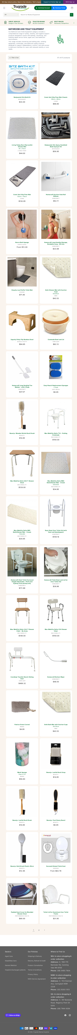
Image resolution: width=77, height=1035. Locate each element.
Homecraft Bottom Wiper (55, 677)
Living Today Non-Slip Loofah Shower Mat (22, 146)
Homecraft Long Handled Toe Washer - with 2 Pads (22, 386)
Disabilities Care (10, 961)
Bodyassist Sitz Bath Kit (22, 97)
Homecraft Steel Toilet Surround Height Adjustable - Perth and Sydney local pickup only (22, 581)
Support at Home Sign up (52, 2)
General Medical (11, 965)
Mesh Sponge (22, 773)
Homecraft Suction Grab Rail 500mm (56, 195)
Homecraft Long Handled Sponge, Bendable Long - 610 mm (56, 243)
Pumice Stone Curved (22, 724)
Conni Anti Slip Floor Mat (22, 195)
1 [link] (33, 930)
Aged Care (9, 956)
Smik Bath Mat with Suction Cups (56, 725)
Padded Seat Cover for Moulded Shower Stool (22, 913)
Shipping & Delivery (35, 956)
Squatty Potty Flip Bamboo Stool (22, 339)
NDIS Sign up (70, 2)
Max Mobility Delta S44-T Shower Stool (22, 481)
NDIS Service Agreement (37, 979)
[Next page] (44, 930)
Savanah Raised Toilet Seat (56, 866)
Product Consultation (35, 965)
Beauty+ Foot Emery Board (56, 820)
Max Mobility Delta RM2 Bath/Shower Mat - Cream (56, 482)
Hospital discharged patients (15, 970)
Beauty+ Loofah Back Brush (22, 820)
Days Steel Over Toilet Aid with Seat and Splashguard (56, 531)
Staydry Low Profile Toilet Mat (22, 290)
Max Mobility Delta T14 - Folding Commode (56, 434)
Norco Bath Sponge (22, 242)
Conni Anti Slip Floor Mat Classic (55, 98)
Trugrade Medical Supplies (41, 1032)
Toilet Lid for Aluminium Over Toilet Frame (55, 913)
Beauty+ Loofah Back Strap (55, 772)
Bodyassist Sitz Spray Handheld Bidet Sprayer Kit (56, 145)
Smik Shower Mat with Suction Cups (56, 291)
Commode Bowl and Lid (56, 339)
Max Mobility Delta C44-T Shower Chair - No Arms (22, 630)
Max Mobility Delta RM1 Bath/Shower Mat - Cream (22, 532)
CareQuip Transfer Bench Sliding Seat (22, 677)
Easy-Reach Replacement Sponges (56, 386)
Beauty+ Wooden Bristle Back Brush (22, 433)
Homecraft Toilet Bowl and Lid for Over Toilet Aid (56, 580)
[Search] (71, 14)
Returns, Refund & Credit (37, 961)
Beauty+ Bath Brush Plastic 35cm (22, 866)
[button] (4, 8)
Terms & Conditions (35, 970)
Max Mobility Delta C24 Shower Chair (56, 630)
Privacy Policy (33, 974)
